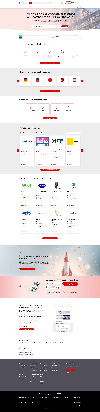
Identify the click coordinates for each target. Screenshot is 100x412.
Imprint (20, 405)
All (30, 2)
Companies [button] (24, 7)
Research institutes (33, 379)
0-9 (20, 342)
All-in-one (42, 384)
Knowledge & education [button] (54, 7)
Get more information (26, 329)
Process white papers (54, 367)
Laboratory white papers (55, 365)
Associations (32, 367)
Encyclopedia (32, 376)
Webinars (42, 383)
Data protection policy (38, 405)
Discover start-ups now (27, 268)
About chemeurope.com (41, 402)
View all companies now (50, 238)
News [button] (20, 7)
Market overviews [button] (37, 7)
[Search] (51, 3)
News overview (22, 367)
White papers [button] (45, 7)
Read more (47, 293)
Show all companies (50, 118)
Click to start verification (54, 287)
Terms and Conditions (28, 405)
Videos (31, 381)
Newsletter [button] (63, 7)
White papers (42, 379)
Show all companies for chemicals (50, 169)
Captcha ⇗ (59, 288)
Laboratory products (44, 365)
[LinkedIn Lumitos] (80, 405)
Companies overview (33, 370)
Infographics (32, 378)
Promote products (43, 368)
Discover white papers (54, 363)
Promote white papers (55, 368)
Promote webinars (22, 378)
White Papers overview (55, 370)
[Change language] (77, 7)
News (41, 376)
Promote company (33, 368)
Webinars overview (22, 379)
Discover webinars (22, 376)
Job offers (42, 381)
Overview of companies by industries (25, 350)
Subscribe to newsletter (70, 284)
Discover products (43, 363)
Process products (43, 367)
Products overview (43, 370)
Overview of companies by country (25, 355)
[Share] (75, 7)
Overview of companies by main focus (26, 354)
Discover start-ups (33, 365)
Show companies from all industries (50, 63)
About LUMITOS (32, 402)
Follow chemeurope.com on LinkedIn (73, 372)
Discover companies (33, 363)
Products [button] (30, 7)
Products (41, 378)
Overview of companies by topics (25, 352)
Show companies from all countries (50, 90)
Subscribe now (71, 370)
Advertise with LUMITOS (23, 402)
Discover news (21, 363)
